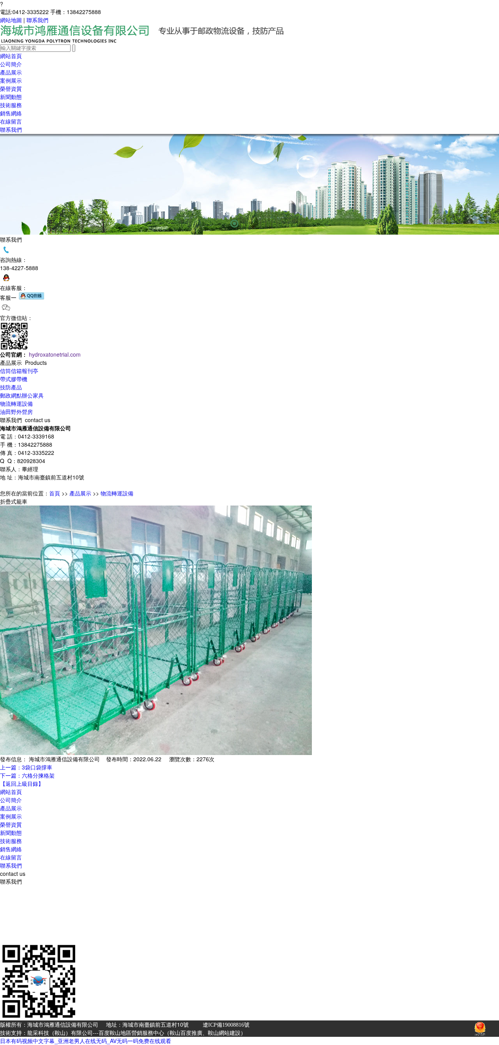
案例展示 (11, 88)
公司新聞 (11, 105)
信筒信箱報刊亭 (19, 80)
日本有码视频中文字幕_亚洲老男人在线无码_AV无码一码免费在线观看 (85, 1041)
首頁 (54, 493)
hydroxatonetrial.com (55, 354)
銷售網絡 (11, 121)
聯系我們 (37, 20)
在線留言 (11, 129)
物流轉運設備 (16, 403)
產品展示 (80, 493)
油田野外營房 (16, 412)
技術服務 (11, 113)
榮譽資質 (11, 97)
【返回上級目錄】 (22, 783)
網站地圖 (11, 20)
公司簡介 (11, 72)
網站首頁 (11, 792)
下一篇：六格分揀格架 (27, 775)
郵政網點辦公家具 (22, 395)
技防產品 (11, 387)
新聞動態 (11, 832)
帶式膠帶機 (13, 379)
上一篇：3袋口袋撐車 (26, 767)
